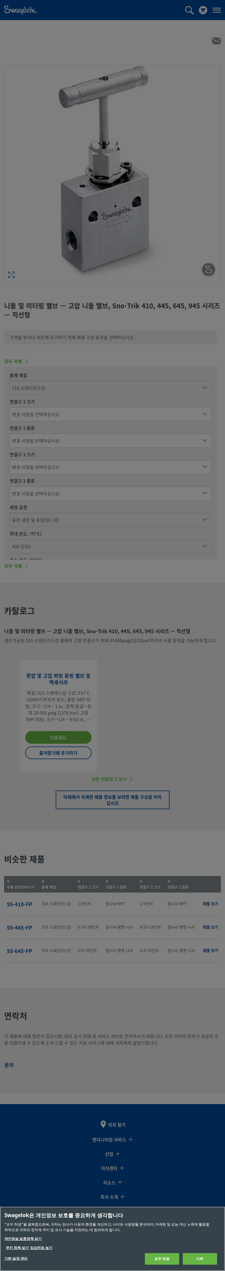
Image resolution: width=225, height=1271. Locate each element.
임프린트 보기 (41, 1247)
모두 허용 (162, 1258)
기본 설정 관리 (16, 1258)
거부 (199, 1258)
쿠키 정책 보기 (17, 1247)
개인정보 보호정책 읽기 (23, 1238)
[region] (112, 1239)
